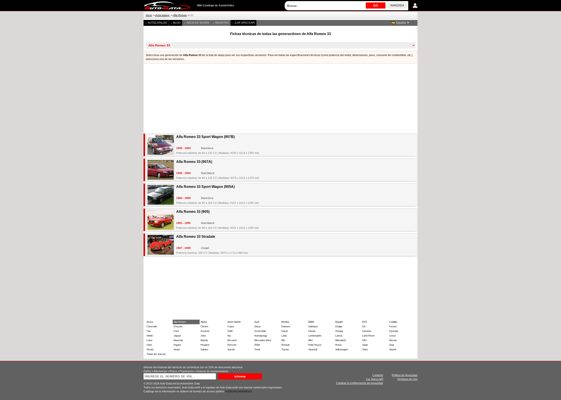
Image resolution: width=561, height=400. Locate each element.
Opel (149, 345)
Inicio (149, 15)
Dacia (257, 326)
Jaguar (177, 335)
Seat (391, 345)
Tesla (257, 349)
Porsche (231, 345)
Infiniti (150, 335)
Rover (338, 345)
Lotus (150, 340)
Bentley (285, 322)
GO (375, 5)
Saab (365, 345)
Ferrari (392, 326)
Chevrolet (152, 326)
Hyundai (393, 331)
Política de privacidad (404, 375)
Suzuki (231, 349)
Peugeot (205, 345)
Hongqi (339, 331)
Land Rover (368, 335)
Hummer (366, 331)
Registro (222, 22)
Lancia (338, 335)
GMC (230, 331)
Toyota (285, 349)
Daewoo (285, 326)
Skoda (150, 349)
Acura (150, 322)
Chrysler (178, 326)
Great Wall (260, 331)
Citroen (204, 326)
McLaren (232, 340)
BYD (364, 322)
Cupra (230, 326)
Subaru (204, 349)
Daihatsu (313, 326)
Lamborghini (314, 335)
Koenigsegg (260, 335)
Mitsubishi (340, 340)
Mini (310, 340)
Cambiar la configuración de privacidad (359, 383)
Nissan (393, 340)
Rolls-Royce (314, 345)
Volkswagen (341, 349)
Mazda (204, 340)
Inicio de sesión (197, 22)
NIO (364, 340)
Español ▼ (402, 22)
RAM (257, 345)
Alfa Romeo (180, 15)
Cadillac (393, 322)
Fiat (149, 331)
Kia (229, 335)
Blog (176, 22)
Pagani (177, 345)
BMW (311, 322)
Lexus (392, 335)
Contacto (377, 375)
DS (364, 326)
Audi (256, 322)
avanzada (397, 5)
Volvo (365, 349)
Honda (311, 331)
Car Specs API (245, 22)
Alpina (204, 322)
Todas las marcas (156, 354)
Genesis (205, 331)
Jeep (203, 335)
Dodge (338, 326)
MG (283, 340)
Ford (176, 331)
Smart (177, 349)
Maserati (178, 340)
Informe (240, 376)
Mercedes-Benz (263, 340)
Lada (284, 335)
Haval (284, 331)
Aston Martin (234, 322)
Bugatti (339, 322)
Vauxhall (312, 349)
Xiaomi (392, 349)
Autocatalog (162, 15)
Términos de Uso (407, 379)
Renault (285, 345)
